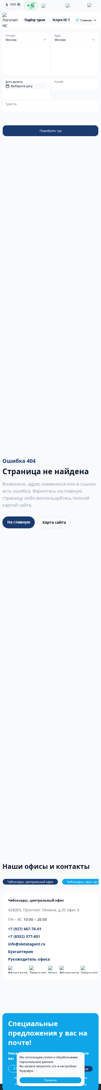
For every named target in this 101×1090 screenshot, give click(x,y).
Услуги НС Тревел (66, 20)
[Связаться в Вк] (69, 969)
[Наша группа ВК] (17, 969)
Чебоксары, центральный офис (30, 882)
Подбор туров (35, 20)
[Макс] (92, 5)
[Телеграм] (74, 5)
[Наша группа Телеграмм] (37, 969)
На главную (18, 522)
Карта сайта (54, 522)
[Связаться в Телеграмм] (89, 969)
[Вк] (51, 6)
